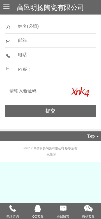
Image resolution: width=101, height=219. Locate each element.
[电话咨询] (12, 208)
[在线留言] (63, 208)
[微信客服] (88, 208)
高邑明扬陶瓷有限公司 (50, 7)
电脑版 (51, 154)
